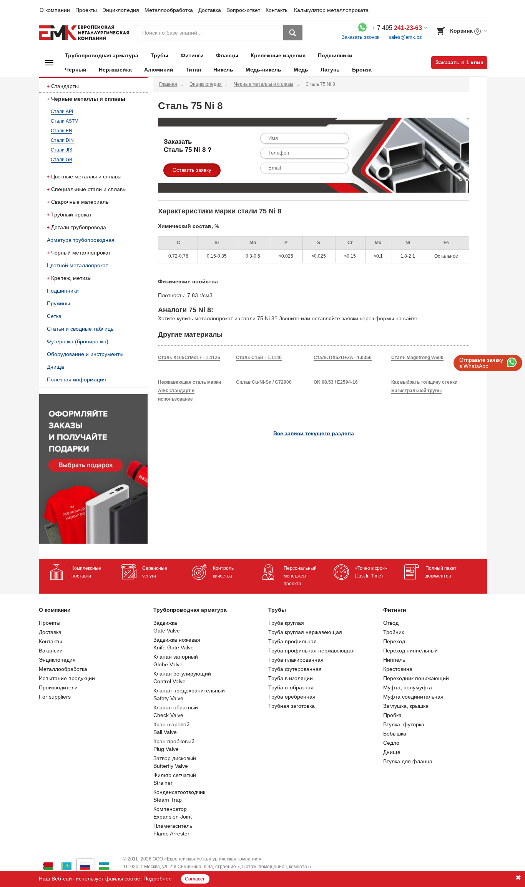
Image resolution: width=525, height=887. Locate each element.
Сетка (54, 316)
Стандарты (65, 86)
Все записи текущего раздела (313, 433)
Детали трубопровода (78, 227)
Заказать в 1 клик (459, 62)
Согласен (195, 879)
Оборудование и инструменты (85, 354)
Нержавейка (115, 70)
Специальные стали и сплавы (88, 189)
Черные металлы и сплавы (88, 99)
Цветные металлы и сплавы (86, 176)
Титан (193, 70)
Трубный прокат (71, 214)
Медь (301, 70)
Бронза (362, 70)
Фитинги (192, 55)
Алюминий (158, 70)
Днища (55, 367)
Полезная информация (76, 379)
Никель (223, 70)
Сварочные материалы (80, 202)
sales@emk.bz (405, 37)
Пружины (58, 303)
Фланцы (227, 55)
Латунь (330, 70)
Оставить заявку (192, 170)
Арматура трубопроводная (81, 240)
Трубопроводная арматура (101, 55)
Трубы (159, 55)
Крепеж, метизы (71, 278)
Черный (75, 70)
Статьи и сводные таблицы (81, 329)
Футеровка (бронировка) (77, 341)
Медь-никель (263, 70)
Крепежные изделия (278, 55)
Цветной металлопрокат (77, 265)
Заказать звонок (360, 37)
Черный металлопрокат (81, 253)
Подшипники (335, 55)
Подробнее (157, 878)
